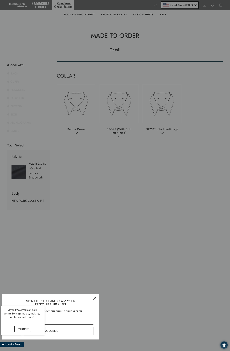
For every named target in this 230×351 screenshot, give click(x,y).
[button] (27, 344)
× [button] (43, 303)
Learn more (23, 329)
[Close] (95, 298)
